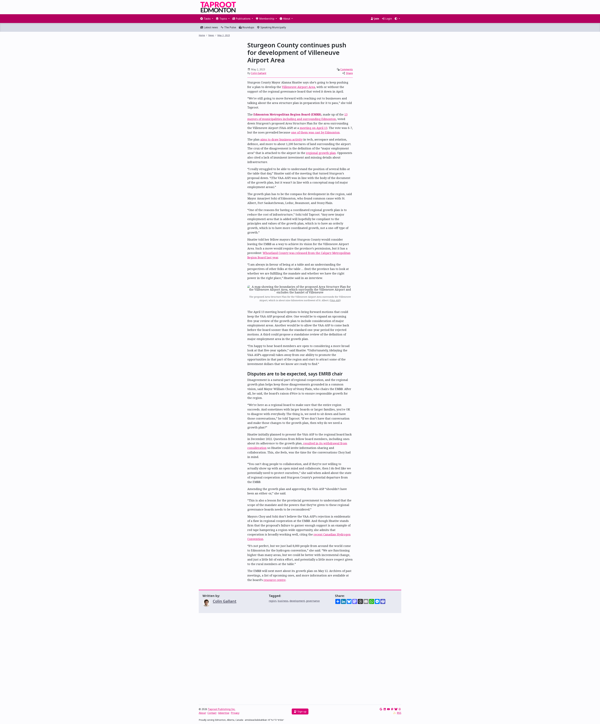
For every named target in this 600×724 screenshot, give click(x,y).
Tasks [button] (207, 18)
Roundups (248, 27)
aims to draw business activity (281, 139)
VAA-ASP (335, 300)
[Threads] (399, 709)
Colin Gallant (258, 73)
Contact (212, 713)
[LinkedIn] (384, 709)
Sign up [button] (301, 711)
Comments (346, 69)
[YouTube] (388, 709)
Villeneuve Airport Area (298, 87)
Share (349, 73)
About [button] (286, 18)
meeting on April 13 (313, 128)
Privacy (235, 713)
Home (202, 35)
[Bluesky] (396, 709)
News (211, 35)
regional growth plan (321, 153)
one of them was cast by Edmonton (315, 132)
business (283, 601)
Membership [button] (267, 18)
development (297, 601)
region (272, 601)
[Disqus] (300, 660)
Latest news (210, 27)
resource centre (275, 580)
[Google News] (380, 709)
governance (313, 601)
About (202, 713)
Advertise (223, 713)
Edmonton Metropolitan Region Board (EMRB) (287, 114)
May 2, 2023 (223, 35)
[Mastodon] (392, 709)
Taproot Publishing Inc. (221, 709)
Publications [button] (243, 18)
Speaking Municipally (273, 27)
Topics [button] (223, 18)
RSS (399, 713)
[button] (397, 18)
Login (388, 18)
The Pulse (230, 27)
